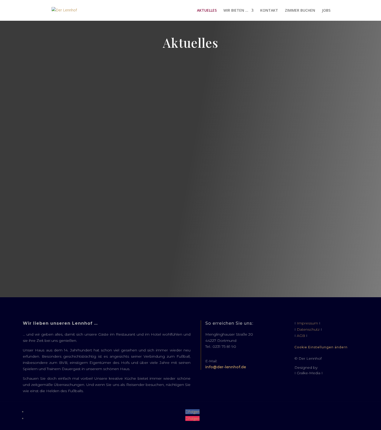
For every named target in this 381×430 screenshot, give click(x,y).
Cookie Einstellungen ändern (321, 347)
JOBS (326, 11)
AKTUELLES (207, 11)
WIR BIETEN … (235, 11)
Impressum (307, 323)
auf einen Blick (190, 66)
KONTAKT (269, 11)
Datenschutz (308, 329)
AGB (301, 335)
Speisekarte (190, 145)
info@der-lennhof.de (225, 367)
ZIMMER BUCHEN (300, 11)
